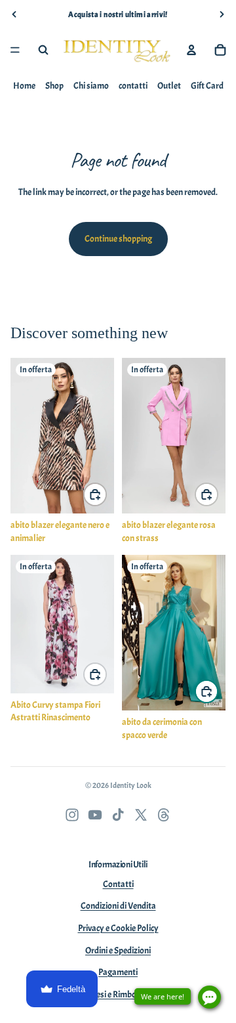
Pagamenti (118, 972)
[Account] (191, 49)
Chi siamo (91, 85)
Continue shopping (118, 238)
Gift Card (207, 85)
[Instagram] (72, 815)
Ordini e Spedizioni (118, 950)
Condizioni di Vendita (118, 905)
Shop (54, 85)
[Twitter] (141, 815)
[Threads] (164, 815)
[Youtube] (95, 815)
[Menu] (15, 50)
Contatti (118, 884)
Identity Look (130, 785)
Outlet (169, 85)
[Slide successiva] (221, 14)
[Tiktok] (118, 815)
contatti (133, 85)
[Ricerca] (43, 49)
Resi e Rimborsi (118, 994)
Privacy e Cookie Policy (118, 928)
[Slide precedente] (14, 14)
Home (24, 85)
